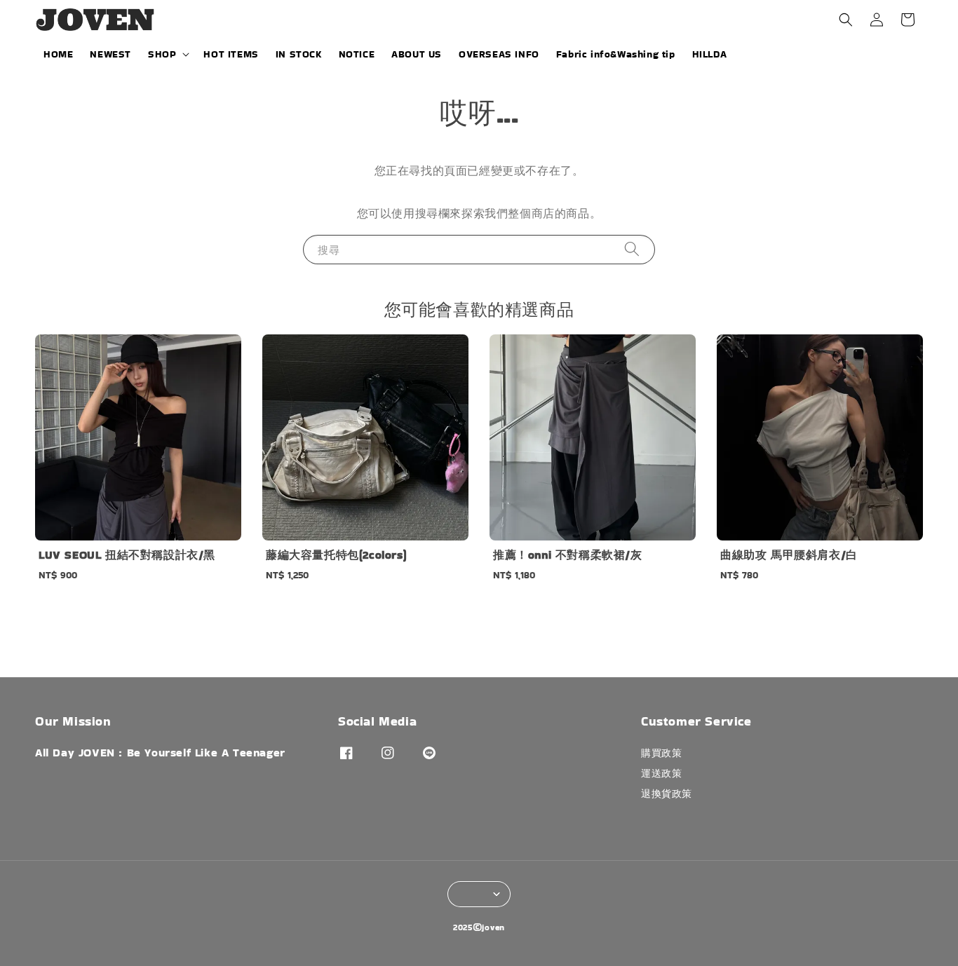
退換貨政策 (666, 794)
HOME (58, 54)
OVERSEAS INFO (499, 54)
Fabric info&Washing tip (615, 54)
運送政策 (661, 773)
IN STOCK (299, 54)
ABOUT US (416, 54)
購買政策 (661, 753)
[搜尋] (631, 249)
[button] (845, 19)
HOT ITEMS (230, 54)
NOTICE (357, 54)
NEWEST (110, 54)
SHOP (162, 54)
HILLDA (709, 54)
